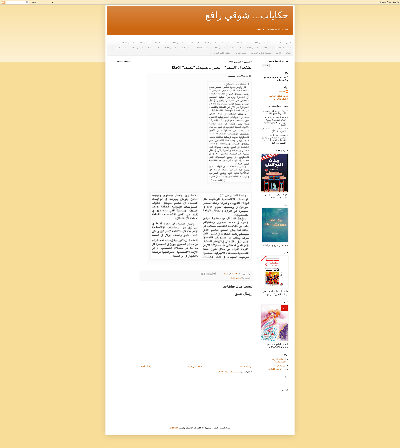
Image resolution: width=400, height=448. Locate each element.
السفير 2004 (153, 47)
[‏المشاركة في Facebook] (205, 273)
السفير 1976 (243, 42)
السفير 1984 (128, 42)
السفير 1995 (186, 47)
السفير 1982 (161, 42)
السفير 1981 (177, 42)
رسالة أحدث (246, 366)
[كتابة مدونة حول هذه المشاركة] (211, 273)
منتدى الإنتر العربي (221, 53)
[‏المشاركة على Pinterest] (202, 273)
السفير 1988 (235, 47)
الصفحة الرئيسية (195, 366)
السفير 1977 (226, 42)
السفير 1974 (275, 42)
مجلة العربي (240, 53)
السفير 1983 (144, 42)
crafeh (281, 91)
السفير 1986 (268, 47)
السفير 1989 (219, 47)
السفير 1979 (193, 42)
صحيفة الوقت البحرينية (261, 53)
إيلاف (278, 53)
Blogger (174, 427)
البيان (288, 42)
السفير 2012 (121, 47)
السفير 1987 (252, 47)
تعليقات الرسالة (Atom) (228, 371)
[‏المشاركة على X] (208, 273)
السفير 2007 (137, 47)
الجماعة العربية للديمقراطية (279, 360)
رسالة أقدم (146, 366)
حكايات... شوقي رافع (246, 15)
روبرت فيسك (279, 365)
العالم (288, 53)
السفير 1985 (285, 47)
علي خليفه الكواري (277, 369)
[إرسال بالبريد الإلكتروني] (214, 273)
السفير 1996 (170, 47)
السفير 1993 (203, 47)
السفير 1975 (259, 42)
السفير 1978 (210, 42)
